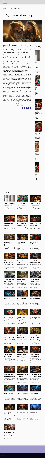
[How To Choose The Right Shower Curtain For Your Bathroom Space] (37, 55)
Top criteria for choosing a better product (9, 318)
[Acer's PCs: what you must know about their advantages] (35, 274)
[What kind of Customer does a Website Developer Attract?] (35, 406)
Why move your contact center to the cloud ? (9, 300)
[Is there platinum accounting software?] (9, 349)
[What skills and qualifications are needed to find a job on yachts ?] (9, 237)
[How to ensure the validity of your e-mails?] (9, 330)
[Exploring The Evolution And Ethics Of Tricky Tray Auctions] (37, 80)
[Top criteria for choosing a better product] (9, 311)
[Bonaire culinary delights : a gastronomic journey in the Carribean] (22, 237)
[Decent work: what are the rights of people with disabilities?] (9, 427)
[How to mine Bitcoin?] (9, 406)
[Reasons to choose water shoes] (9, 274)
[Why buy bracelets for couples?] (35, 293)
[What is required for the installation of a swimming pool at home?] (9, 388)
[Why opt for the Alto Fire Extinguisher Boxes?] (35, 237)
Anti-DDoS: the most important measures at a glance (35, 395)
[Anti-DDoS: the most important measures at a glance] (35, 388)
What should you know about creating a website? (9, 376)
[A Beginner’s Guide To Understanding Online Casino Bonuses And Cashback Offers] (38, 104)
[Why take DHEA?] (22, 349)
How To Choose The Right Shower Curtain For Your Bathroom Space (37, 67)
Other (8, 8)
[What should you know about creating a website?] (9, 369)
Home (4, 8)
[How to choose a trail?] (22, 293)
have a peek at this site (15, 61)
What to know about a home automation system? (35, 376)
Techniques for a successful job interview (21, 337)
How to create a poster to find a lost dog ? (35, 337)
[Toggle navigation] (5, 2)
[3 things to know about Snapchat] (22, 311)
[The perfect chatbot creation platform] (22, 388)
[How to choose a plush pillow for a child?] (37, 146)
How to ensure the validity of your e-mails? (9, 337)
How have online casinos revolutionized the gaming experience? (38, 136)
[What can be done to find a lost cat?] (22, 369)
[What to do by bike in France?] (22, 274)
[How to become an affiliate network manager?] (35, 349)
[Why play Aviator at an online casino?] (9, 255)
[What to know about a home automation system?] (35, 369)
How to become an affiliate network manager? (35, 356)
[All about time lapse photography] (35, 311)
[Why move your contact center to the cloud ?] (9, 293)
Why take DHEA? (22, 354)
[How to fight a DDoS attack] (22, 406)
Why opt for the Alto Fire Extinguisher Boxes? (35, 243)
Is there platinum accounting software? (9, 356)
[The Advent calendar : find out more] (37, 167)
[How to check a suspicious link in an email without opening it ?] (35, 255)
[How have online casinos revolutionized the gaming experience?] (38, 126)
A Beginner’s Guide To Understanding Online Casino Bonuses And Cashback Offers (38, 114)
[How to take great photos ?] (22, 255)
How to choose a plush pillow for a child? (21, 225)
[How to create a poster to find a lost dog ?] (35, 330)
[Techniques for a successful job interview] (22, 330)
